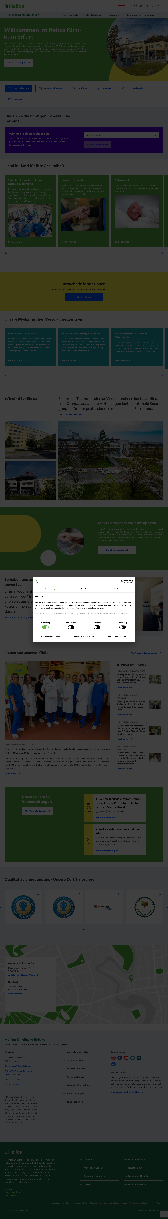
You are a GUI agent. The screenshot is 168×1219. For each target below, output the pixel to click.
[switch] (71, 627)
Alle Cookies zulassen (117, 636)
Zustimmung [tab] (50, 589)
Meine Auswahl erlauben (84, 636)
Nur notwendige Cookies (51, 636)
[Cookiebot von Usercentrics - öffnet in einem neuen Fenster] (123, 581)
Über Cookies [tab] (118, 589)
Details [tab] (84, 589)
